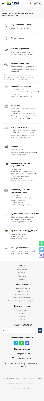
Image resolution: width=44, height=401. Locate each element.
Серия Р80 (25, 28)
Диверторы (16, 71)
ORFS (24, 135)
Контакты (22, 273)
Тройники (33, 109)
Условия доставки (22, 294)
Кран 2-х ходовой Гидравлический (24, 67)
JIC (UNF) (31, 133)
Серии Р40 (15, 28)
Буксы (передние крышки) (21, 198)
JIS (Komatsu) (16, 135)
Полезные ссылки (22, 306)
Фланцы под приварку (20, 154)
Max (27, 343)
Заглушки (15, 111)
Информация (22, 284)
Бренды (22, 316)
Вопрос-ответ (22, 310)
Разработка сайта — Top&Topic (22, 383)
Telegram (16, 343)
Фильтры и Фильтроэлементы (22, 181)
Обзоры (22, 319)
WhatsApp (21, 343)
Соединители (16, 130)
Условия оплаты (22, 291)
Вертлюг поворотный (19, 92)
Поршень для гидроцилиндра (22, 205)
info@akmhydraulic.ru (24, 358)
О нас (22, 265)
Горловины (31, 174)
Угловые (24, 109)
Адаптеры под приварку (20, 116)
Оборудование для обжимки (22, 217)
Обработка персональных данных (22, 301)
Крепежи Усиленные (19, 239)
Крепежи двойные (18, 236)
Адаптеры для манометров (21, 171)
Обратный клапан (18, 89)
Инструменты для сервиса (21, 219)
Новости (22, 279)
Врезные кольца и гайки (21, 118)
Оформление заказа (22, 288)
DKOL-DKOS (22, 133)
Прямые (15, 109)
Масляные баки (17, 178)
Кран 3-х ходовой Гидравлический (24, 69)
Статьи (22, 313)
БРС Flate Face (17, 54)
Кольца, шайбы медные (20, 253)
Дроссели (15, 94)
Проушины (15, 195)
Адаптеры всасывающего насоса (23, 113)
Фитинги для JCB (27, 137)
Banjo (33, 116)
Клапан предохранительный (22, 96)
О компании (22, 269)
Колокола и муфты (18, 174)
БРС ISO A (28, 54)
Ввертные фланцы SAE (19, 150)
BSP (13, 133)
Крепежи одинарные (19, 234)
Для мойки (15, 137)
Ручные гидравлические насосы (23, 222)
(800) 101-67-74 (23, 354)
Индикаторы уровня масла (21, 176)
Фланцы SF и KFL (17, 152)
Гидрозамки (34, 92)
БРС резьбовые (26, 52)
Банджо (31, 135)
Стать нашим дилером (22, 298)
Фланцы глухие (31, 152)
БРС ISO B (15, 52)
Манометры (16, 169)
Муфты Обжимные (30, 130)
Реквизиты (22, 276)
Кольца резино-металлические (23, 251)
